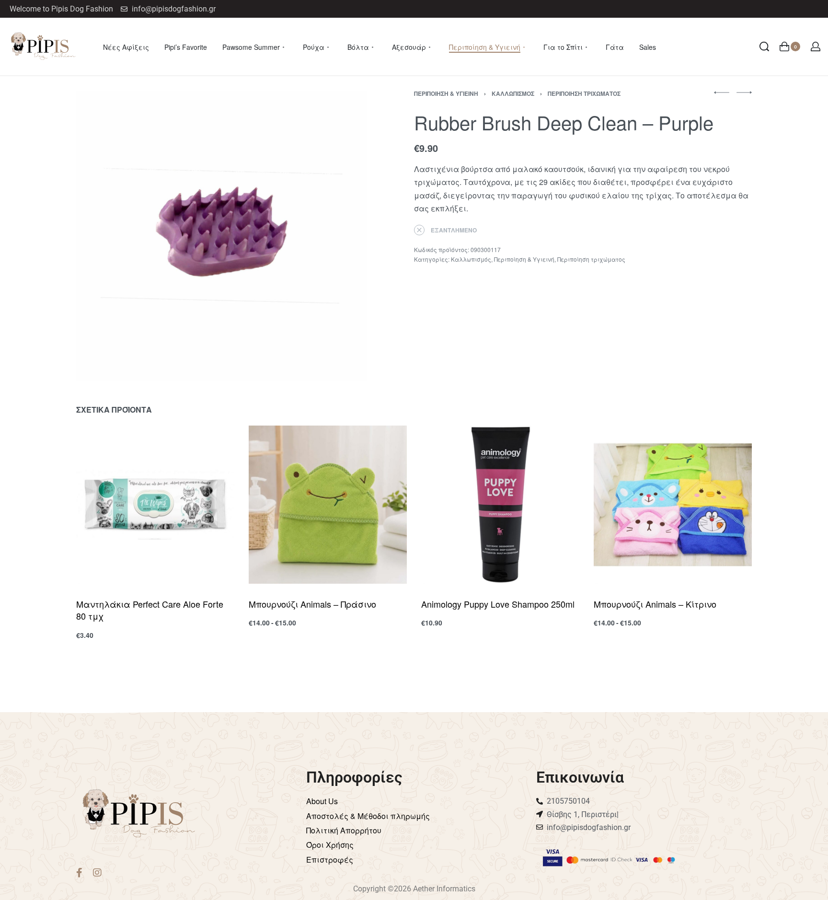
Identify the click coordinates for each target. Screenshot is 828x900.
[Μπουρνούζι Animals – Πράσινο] (328, 505)
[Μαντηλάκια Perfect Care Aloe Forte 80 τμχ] (155, 505)
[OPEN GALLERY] (221, 236)
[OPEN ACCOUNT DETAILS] (815, 46)
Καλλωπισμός (513, 93)
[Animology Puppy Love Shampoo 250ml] (500, 505)
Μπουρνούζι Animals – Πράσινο (312, 604)
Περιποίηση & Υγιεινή (446, 93)
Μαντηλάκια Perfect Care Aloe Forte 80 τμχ (149, 610)
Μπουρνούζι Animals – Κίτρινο (655, 604)
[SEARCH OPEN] (764, 46)
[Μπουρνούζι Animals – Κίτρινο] (673, 505)
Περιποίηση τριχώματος (584, 93)
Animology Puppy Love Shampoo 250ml (498, 604)
